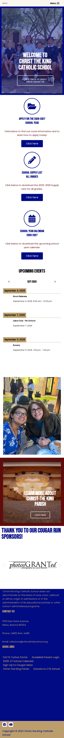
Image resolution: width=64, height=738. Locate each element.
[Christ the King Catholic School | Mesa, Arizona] (4, 3)
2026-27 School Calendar (18, 661)
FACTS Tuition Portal (15, 657)
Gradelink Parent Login (45, 657)
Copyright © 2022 (13, 731)
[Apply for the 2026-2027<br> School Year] (32, 106)
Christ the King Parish (16, 669)
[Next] (55, 282)
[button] (27, 91)
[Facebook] (4, 724)
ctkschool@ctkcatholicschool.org (28, 641)
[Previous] (9, 282)
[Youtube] (11, 724)
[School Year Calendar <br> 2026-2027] (32, 218)
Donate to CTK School (47, 669)
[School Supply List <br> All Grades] (32, 160)
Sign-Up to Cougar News (18, 665)
